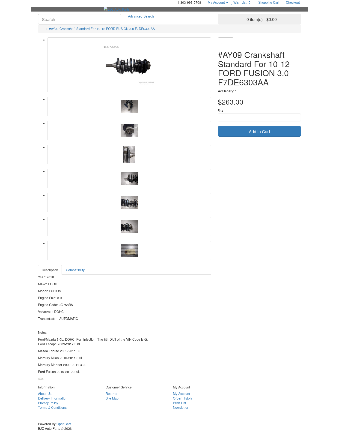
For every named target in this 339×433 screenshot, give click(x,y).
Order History (183, 398)
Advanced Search (141, 16)
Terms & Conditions (52, 407)
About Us (44, 393)
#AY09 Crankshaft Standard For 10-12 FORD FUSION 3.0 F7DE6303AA (102, 28)
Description (50, 270)
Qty (220, 110)
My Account (181, 393)
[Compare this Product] (229, 41)
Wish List (179, 402)
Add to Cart (259, 131)
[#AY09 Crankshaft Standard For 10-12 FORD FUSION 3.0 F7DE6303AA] (129, 64)
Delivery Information (52, 398)
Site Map (112, 398)
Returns (111, 393)
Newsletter (180, 407)
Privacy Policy (48, 402)
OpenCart (63, 423)
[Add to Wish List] (221, 41)
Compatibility (75, 270)
